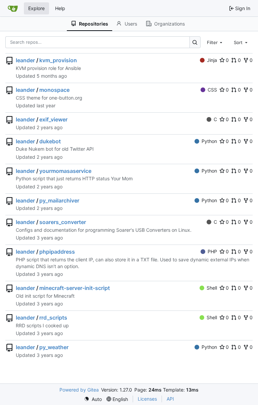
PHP (212, 251)
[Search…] (195, 42)
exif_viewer (53, 119)
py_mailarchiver (59, 200)
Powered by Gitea (79, 390)
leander (25, 60)
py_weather (54, 347)
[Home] (12, 8)
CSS (212, 90)
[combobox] (215, 42)
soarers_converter (62, 222)
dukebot (50, 141)
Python (209, 141)
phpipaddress (57, 251)
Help (60, 8)
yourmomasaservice (65, 171)
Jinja (212, 60)
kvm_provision (58, 60)
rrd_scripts (53, 317)
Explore (36, 8)
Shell (212, 288)
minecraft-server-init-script (74, 288)
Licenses (147, 399)
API (170, 399)
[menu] (93, 399)
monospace (54, 89)
